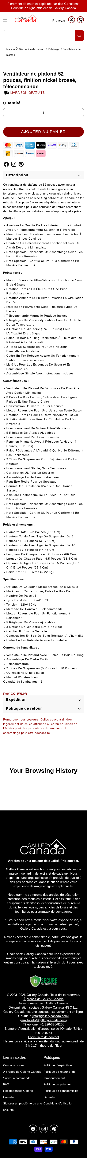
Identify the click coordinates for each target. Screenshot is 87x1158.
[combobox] (43, 35)
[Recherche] (79, 35)
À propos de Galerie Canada (22, 1071)
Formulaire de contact (43, 1037)
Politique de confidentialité (61, 1090)
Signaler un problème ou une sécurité (22, 1106)
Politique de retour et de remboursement (60, 1075)
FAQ (6, 1084)
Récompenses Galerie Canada (18, 1094)
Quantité (12, 103)
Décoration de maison (31, 49)
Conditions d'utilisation (58, 1103)
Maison (10, 49)
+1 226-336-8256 (52, 1024)
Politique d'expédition (58, 1065)
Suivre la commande (17, 1078)
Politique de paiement (58, 1084)
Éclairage (53, 49)
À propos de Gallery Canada (43, 999)
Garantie (49, 1097)
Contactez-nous (13, 1065)
